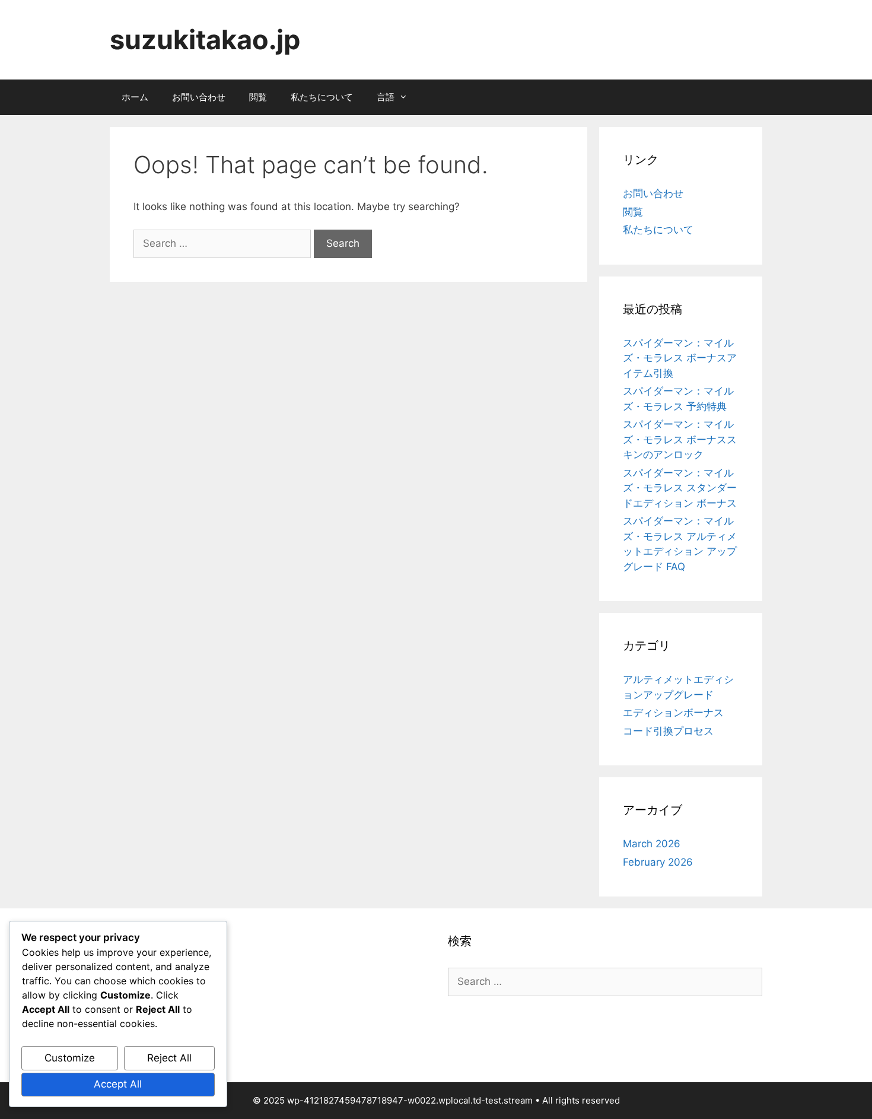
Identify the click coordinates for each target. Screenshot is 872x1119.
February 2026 (658, 862)
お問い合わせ (198, 97)
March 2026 (651, 844)
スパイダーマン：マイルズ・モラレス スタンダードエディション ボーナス (680, 488)
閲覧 (258, 97)
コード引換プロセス (668, 731)
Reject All (169, 1058)
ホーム (135, 97)
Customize (69, 1058)
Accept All (118, 1084)
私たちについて (322, 97)
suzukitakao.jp (205, 39)
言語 (385, 97)
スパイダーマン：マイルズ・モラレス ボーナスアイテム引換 (680, 358)
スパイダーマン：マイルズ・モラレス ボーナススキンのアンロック (680, 439)
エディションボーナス (673, 713)
